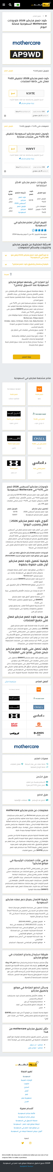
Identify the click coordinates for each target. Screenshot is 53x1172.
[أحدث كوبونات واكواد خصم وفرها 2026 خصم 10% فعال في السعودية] (38, 724)
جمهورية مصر (26, 1098)
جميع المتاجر (37, 16)
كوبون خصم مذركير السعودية (21, 209)
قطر (26, 1094)
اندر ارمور (14, 472)
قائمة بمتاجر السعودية (26, 1113)
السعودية (26, 1076)
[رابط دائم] (48, 111)
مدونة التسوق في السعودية (26, 1120)
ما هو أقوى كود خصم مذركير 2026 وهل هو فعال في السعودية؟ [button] (29, 256)
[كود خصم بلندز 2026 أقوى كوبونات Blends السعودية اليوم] (38, 733)
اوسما (39, 448)
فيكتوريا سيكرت (14, 398)
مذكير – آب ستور (36, 1044)
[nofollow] (26, 50)
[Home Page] (41, 4)
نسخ (13, 93)
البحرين (26, 1087)
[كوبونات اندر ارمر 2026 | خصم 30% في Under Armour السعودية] (14, 463)
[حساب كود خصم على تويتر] (23, 1143)
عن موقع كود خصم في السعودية (26, 1127)
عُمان (26, 1090)
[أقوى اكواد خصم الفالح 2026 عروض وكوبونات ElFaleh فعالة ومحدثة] (14, 724)
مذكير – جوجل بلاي (35, 1047)
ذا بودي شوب (39, 423)
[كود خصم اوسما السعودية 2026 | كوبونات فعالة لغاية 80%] (39, 438)
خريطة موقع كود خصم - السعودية (26, 1124)
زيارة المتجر (26, 357)
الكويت (26, 1083)
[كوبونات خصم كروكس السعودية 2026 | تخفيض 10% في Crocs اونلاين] (14, 733)
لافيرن (14, 448)
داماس (39, 472)
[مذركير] (26, 746)
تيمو (39, 398)
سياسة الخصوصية (26, 1166)
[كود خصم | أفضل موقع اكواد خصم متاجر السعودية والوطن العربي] (46, 16)
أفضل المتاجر (42, 681)
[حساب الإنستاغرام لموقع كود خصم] (30, 1143)
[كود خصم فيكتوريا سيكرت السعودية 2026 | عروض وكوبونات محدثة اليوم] (14, 389)
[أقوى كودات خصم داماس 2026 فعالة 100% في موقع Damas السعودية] (39, 463)
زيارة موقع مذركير (27, 103)
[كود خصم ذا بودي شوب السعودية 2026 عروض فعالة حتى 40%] (39, 413)
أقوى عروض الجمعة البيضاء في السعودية (26, 1131)
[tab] (26, 256)
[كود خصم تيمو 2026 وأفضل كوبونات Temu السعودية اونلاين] (39, 389)
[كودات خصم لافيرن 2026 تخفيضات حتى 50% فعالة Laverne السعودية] (14, 438)
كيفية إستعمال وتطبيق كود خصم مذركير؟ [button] (30, 264)
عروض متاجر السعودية (26, 1117)
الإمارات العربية (26, 1080)
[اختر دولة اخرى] (17, 5)
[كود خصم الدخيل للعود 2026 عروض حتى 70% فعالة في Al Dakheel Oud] (14, 413)
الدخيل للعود (14, 423)
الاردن (26, 1101)
